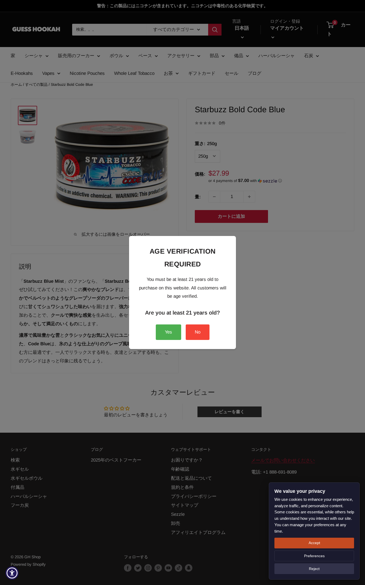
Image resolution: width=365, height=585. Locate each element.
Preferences (314, 556)
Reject (314, 569)
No (197, 332)
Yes (168, 332)
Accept (314, 543)
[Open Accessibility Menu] (12, 573)
